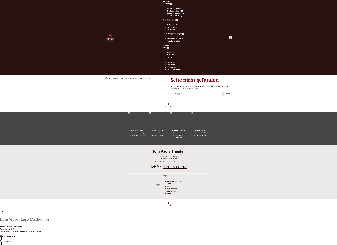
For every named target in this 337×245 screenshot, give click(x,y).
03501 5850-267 (175, 167)
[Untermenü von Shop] (168, 48)
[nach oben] (168, 104)
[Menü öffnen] (158, 185)
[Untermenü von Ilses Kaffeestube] (176, 20)
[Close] (2, 212)
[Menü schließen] (165, 176)
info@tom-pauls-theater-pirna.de (171, 162)
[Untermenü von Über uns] (171, 4)
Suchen (227, 94)
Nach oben (168, 107)
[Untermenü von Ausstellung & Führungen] (183, 34)
